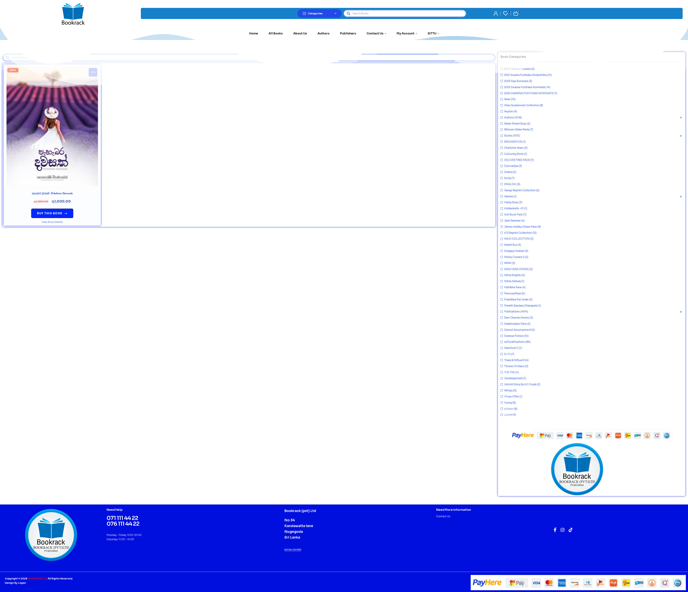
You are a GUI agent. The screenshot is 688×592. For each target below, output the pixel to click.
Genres (508, 196)
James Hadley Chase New (520, 226)
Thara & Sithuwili (514, 360)
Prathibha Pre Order (516, 299)
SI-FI (507, 354)
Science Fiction (513, 336)
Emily (507, 178)
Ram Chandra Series (516, 317)
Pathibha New (513, 287)
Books (508, 135)
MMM (507, 263)
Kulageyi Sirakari (514, 251)
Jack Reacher (512, 220)
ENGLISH (510, 184)
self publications (514, 341)
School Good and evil (517, 329)
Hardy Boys (511, 202)
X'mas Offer (511, 396)
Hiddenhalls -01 (514, 208)
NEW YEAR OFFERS (516, 269)
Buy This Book (52, 213)
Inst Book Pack (513, 214)
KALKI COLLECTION (517, 238)
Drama (508, 172)
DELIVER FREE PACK (517, 160)
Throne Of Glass (514, 366)
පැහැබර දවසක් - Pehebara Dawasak (52, 193)
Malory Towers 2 (514, 257)
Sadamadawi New (515, 323)
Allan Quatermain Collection (521, 105)
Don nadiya (511, 166)
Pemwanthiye (512, 293)
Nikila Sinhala (512, 281)
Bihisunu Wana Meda (516, 129)
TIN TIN (509, 372)
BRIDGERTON (513, 141)
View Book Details (52, 222)
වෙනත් (508, 414)
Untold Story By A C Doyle (520, 384)
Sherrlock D (511, 348)
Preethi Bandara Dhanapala (521, 305)
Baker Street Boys (515, 123)
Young (508, 402)
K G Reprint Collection (518, 232)
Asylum (508, 111)
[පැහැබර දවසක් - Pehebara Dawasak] (52, 125)
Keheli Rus (510, 244)
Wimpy (508, 390)
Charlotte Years (514, 147)
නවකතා (508, 408)
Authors (509, 117)
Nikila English (512, 275)
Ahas (507, 99)
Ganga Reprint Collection (520, 190)
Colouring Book (514, 153)
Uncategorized (513, 378)
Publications (512, 311)
